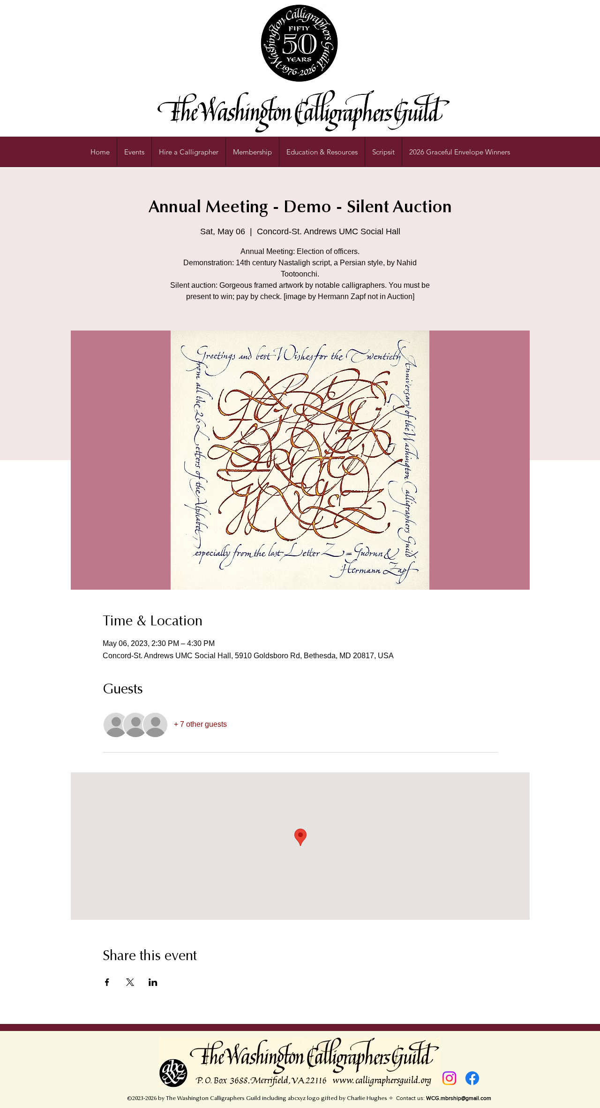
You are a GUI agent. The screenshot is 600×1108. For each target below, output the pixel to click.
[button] (322, 152)
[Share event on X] (130, 982)
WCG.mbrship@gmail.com (458, 1098)
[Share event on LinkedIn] (153, 982)
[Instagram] (449, 1078)
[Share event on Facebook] (107, 982)
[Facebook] (472, 1078)
